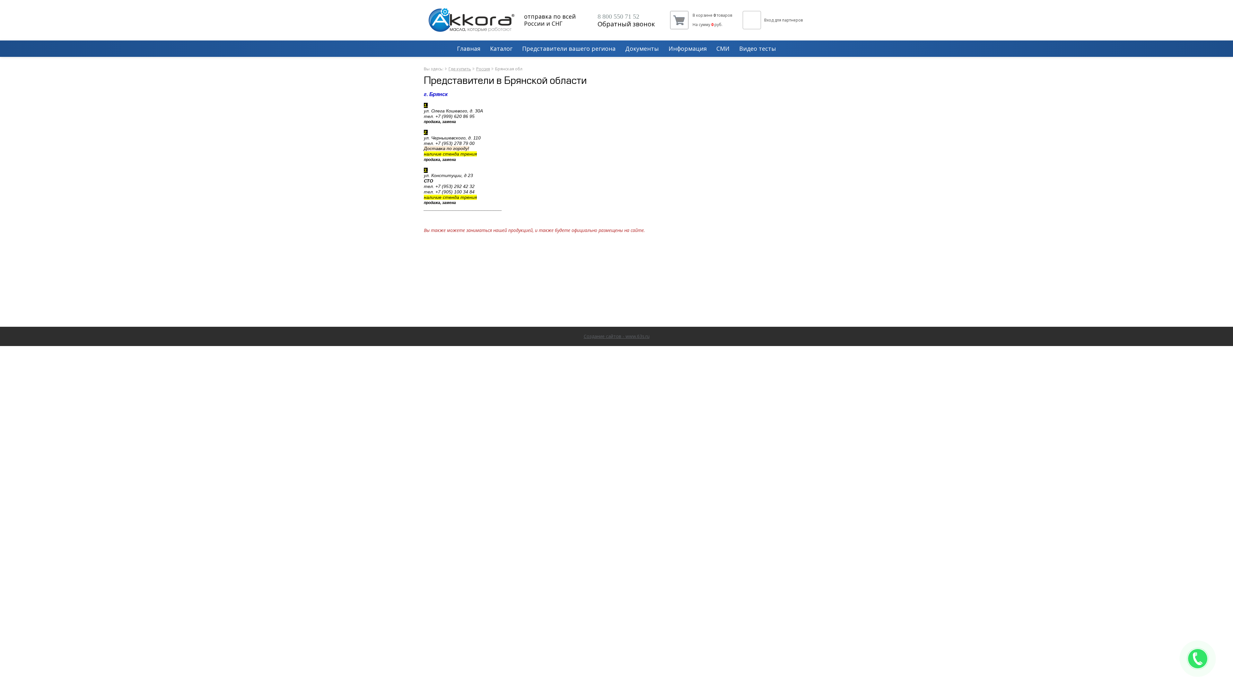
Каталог (501, 48)
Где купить (460, 69)
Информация (688, 48)
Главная (468, 48)
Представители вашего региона (569, 48)
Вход (769, 20)
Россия (483, 69)
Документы (642, 48)
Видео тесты (757, 48)
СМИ (723, 48)
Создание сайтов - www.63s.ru (617, 336)
